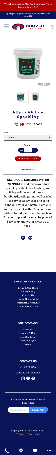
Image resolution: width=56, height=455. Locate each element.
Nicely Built (34, 434)
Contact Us (28, 295)
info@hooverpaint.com (28, 372)
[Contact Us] (35, 450)
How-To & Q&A (28, 340)
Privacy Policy (28, 291)
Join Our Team (28, 337)
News (28, 344)
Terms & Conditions (28, 288)
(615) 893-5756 (28, 367)
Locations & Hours (28, 333)
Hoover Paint (37, 430)
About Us (28, 329)
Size (6, 132)
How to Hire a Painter (28, 299)
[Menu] (6, 26)
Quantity (28, 145)
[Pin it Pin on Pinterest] (30, 238)
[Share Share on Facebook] (23, 238)
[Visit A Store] (21, 450)
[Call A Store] (7, 450)
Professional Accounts (28, 302)
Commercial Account (28, 306)
